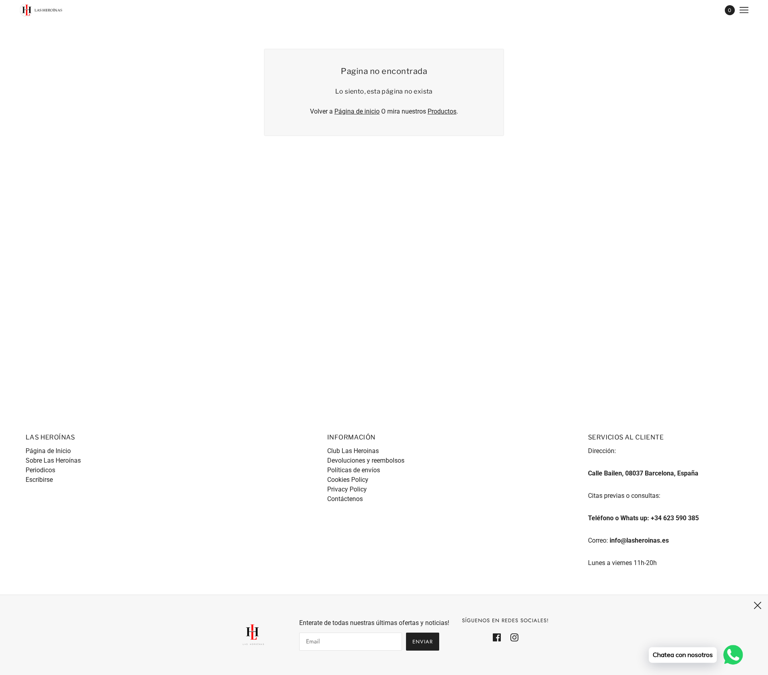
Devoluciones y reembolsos (365, 460)
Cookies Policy (347, 479)
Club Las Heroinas (353, 451)
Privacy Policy (347, 489)
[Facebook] (499, 637)
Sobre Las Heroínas (53, 460)
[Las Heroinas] (41, 10)
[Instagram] (512, 637)
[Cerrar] (758, 605)
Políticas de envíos (353, 470)
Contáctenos (345, 499)
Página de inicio (357, 111)
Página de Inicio (48, 451)
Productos (442, 111)
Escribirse (39, 479)
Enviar (422, 641)
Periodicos (40, 470)
